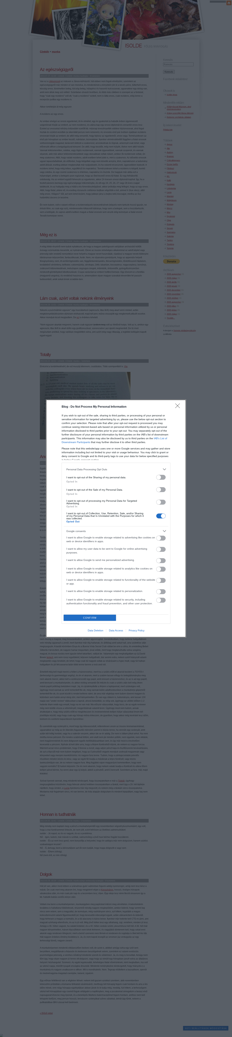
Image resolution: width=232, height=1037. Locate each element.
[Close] (178, 406)
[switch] (161, 477)
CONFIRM (90, 617)
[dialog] (116, 518)
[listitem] (116, 469)
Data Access (116, 630)
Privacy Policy (136, 630)
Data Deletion (95, 630)
